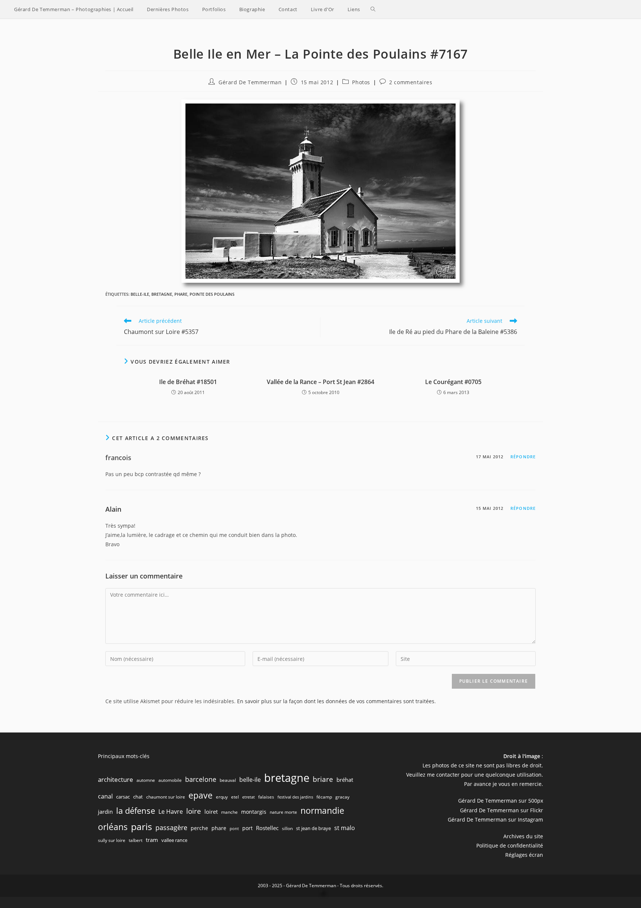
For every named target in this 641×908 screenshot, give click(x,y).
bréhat (344, 779)
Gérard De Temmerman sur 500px (500, 800)
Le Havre (170, 811)
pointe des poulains (212, 294)
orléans (113, 827)
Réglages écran (524, 854)
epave (200, 795)
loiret (211, 811)
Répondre (523, 456)
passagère (171, 827)
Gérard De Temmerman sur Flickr (501, 810)
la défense (135, 810)
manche (229, 812)
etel (235, 797)
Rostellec (267, 828)
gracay (342, 797)
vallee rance (174, 840)
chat (138, 796)
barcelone (200, 779)
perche (199, 828)
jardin (105, 811)
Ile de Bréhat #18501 (188, 382)
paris (141, 826)
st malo (344, 828)
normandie (322, 810)
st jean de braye (313, 828)
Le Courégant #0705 (453, 382)
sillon (287, 828)
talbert (135, 840)
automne (146, 780)
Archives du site (523, 836)
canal (105, 796)
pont (234, 828)
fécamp (324, 797)
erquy (222, 797)
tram (152, 839)
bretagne (161, 294)
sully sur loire (111, 840)
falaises (266, 797)
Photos (361, 82)
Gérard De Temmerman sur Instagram (495, 819)
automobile (170, 780)
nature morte (283, 812)
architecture (115, 779)
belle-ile (140, 294)
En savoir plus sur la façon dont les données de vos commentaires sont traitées (335, 701)
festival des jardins (295, 797)
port (247, 828)
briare (323, 779)
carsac (123, 796)
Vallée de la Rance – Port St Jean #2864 (320, 382)
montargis (253, 811)
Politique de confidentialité (509, 845)
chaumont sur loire (165, 797)
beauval (228, 780)
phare (180, 294)
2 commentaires (410, 82)
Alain (113, 509)
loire (193, 811)
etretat (248, 797)
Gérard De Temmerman (250, 82)
